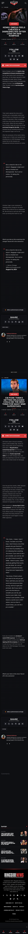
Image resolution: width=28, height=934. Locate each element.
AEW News (6, 7)
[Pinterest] (19, 56)
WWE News (6, 377)
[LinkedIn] (15, 56)
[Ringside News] (14, 3)
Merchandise (7, 906)
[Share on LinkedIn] (12, 322)
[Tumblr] (21, 895)
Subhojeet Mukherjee (6, 39)
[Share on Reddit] (19, 322)
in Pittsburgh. (19, 83)
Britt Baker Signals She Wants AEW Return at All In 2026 (8, 843)
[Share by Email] (22, 322)
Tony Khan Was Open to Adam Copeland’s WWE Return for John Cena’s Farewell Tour (8, 834)
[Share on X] (9, 322)
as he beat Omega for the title (11, 127)
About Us (15, 906)
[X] (9, 56)
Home (2, 7)
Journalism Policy (9, 910)
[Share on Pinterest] (15, 322)
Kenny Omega (5, 327)
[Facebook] (5, 56)
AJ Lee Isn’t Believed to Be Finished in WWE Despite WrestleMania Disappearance (8, 861)
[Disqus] (14, 795)
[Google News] (12, 56)
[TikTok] (14, 899)
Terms (14, 913)
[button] (25, 3)
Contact (21, 906)
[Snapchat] (14, 59)
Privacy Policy (20, 910)
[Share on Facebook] (5, 322)
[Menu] (3, 3)
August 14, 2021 (11, 269)
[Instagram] (10, 59)
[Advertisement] (13, 193)
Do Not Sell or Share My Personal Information (14, 921)
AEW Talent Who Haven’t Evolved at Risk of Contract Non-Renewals (8, 852)
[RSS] (17, 899)
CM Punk (4, 729)
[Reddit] (17, 59)
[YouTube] (22, 56)
